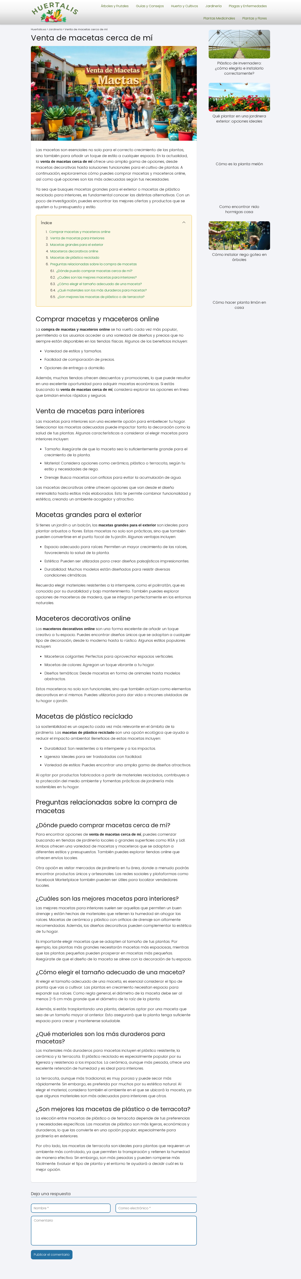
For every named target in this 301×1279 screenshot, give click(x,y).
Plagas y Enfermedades (248, 6)
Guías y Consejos (150, 6)
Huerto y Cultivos (184, 6)
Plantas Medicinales (219, 18)
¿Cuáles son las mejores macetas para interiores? (97, 277)
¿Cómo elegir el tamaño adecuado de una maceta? (99, 284)
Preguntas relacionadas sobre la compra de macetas (93, 264)
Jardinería (213, 6)
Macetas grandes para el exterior (76, 244)
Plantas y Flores (254, 18)
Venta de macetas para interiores (77, 238)
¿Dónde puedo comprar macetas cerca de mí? (94, 271)
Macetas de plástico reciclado (74, 257)
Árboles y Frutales (115, 6)
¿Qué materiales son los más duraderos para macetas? (102, 290)
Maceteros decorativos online (74, 251)
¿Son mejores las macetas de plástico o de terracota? (101, 296)
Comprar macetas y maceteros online (79, 231)
